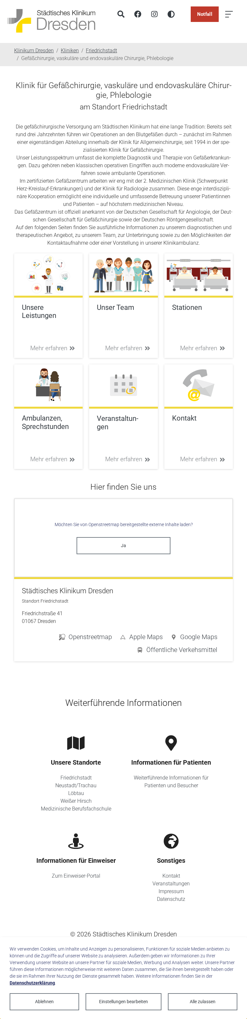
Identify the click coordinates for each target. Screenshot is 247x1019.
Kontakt (171, 876)
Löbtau (76, 793)
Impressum (171, 891)
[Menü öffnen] (229, 14)
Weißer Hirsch (76, 801)
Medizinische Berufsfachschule (76, 809)
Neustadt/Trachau (75, 785)
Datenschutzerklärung (32, 982)
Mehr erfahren (48, 348)
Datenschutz (171, 899)
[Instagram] (154, 14)
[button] (193, 638)
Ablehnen (44, 1001)
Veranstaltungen (171, 884)
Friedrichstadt (76, 778)
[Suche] (121, 14)
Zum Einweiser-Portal (76, 876)
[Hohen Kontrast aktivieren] (171, 14)
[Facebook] (137, 14)
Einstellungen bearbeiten (123, 1001)
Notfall (204, 14)
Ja (123, 545)
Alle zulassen (202, 1001)
